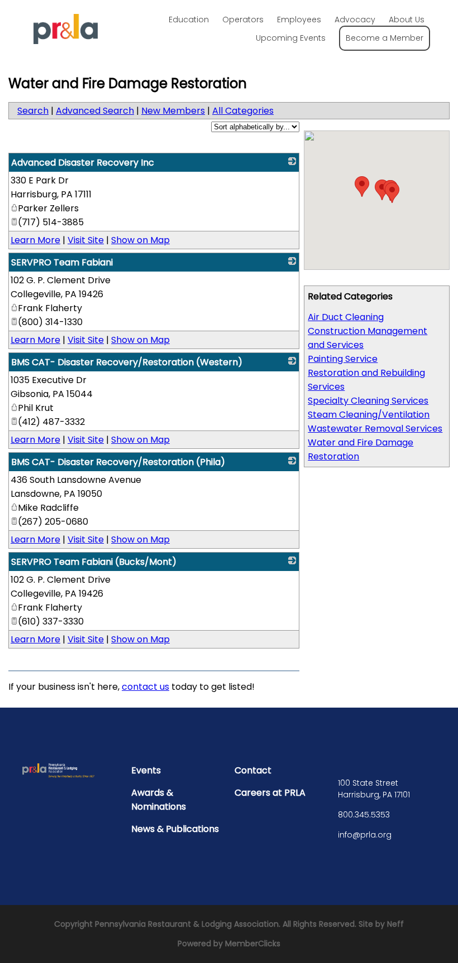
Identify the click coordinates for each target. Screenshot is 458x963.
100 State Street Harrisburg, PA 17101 (374, 788)
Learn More (35, 240)
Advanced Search (95, 110)
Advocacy (355, 19)
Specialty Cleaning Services (368, 400)
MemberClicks (252, 943)
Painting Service (343, 358)
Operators (243, 19)
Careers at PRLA (270, 792)
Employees (299, 19)
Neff (395, 924)
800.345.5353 (364, 814)
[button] (362, 186)
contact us (145, 686)
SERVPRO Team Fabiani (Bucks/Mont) (93, 561)
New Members (173, 110)
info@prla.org (365, 834)
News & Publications (175, 828)
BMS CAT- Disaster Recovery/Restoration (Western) (126, 362)
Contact (253, 770)
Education (189, 19)
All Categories (243, 110)
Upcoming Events (291, 37)
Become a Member (384, 37)
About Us (406, 19)
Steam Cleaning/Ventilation (369, 414)
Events (146, 770)
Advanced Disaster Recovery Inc (82, 162)
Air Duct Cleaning (346, 317)
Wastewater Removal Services (375, 428)
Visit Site (86, 240)
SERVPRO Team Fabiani (62, 262)
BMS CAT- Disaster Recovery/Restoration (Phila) (118, 462)
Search (33, 110)
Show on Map (140, 240)
